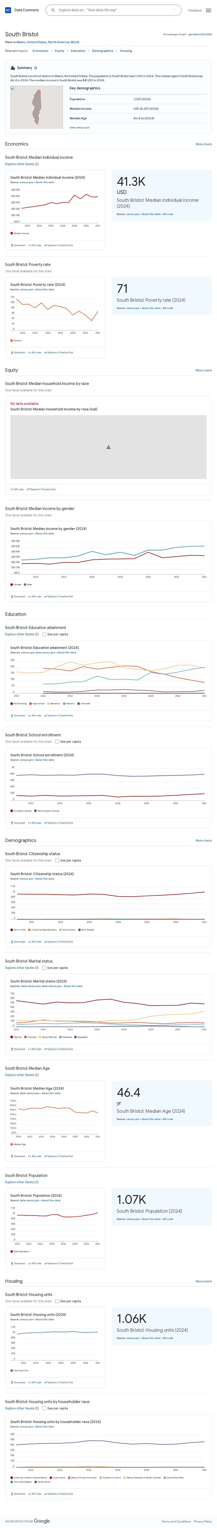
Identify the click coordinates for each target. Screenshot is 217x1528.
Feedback (195, 10)
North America (58, 42)
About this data (44, 182)
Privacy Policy (203, 1521)
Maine (21, 42)
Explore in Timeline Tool (60, 245)
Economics (40, 51)
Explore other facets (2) (22, 164)
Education (78, 51)
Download (19, 245)
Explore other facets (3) (22, 968)
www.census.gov (80, 127)
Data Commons (26, 10)
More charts (204, 144)
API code (36, 245)
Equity (59, 51)
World (75, 42)
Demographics (102, 51)
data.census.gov (45, 652)
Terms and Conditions (176, 1521)
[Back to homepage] (8, 10)
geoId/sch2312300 (200, 34)
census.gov (26, 182)
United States (37, 42)
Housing (126, 51)
